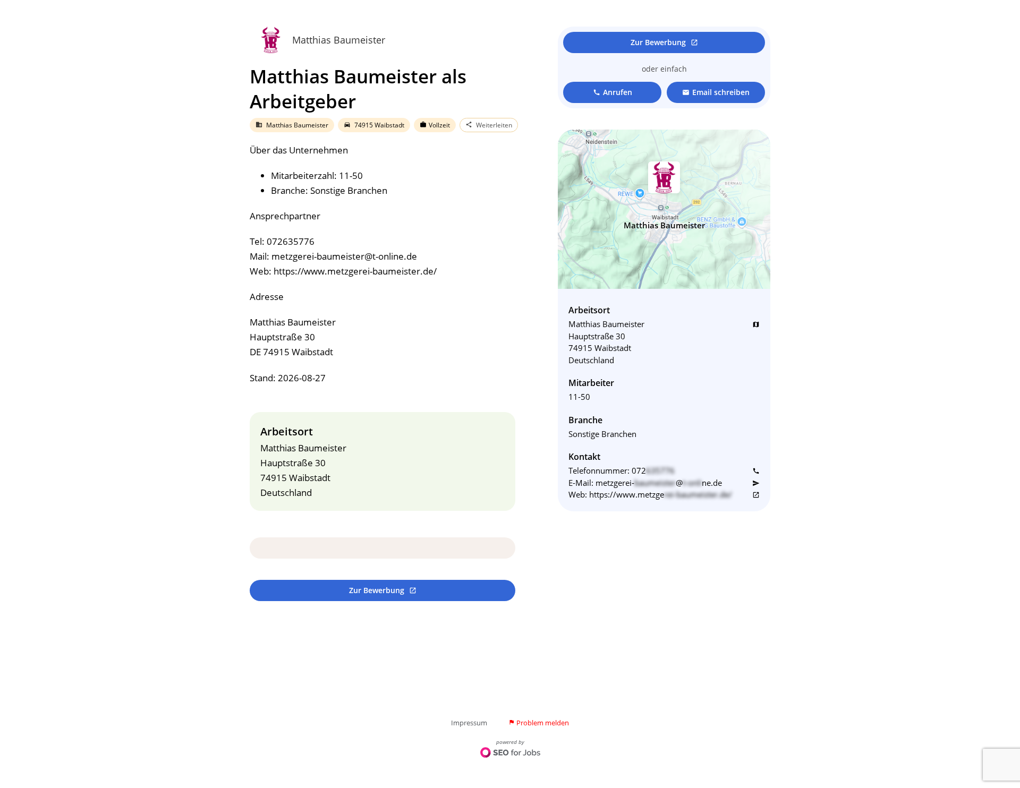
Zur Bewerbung (382, 590)
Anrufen (612, 92)
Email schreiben (716, 92)
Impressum (469, 722)
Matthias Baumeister (338, 39)
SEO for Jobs (510, 753)
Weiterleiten (488, 125)
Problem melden (538, 722)
